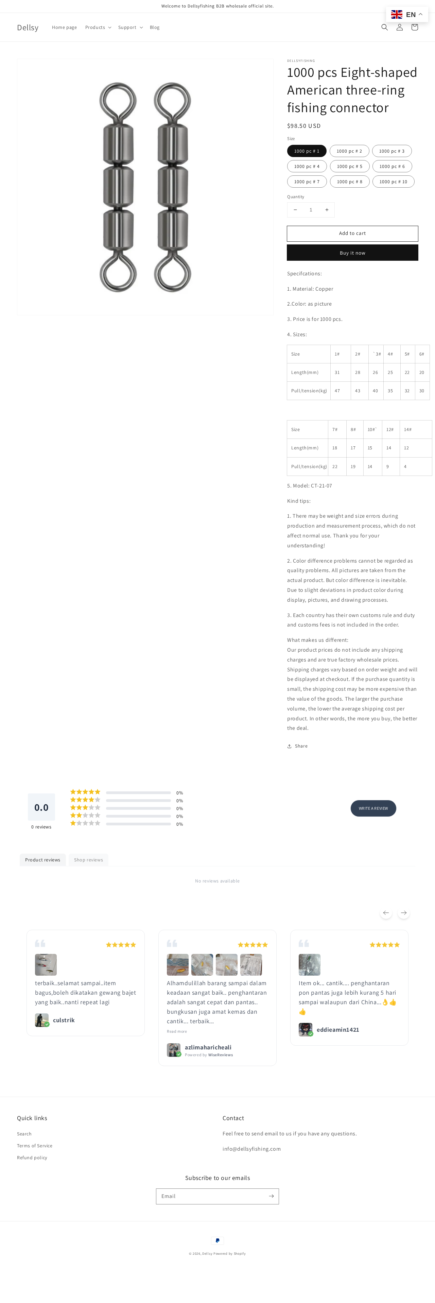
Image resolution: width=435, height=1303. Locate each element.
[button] (384, 27)
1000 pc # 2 (349, 151)
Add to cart (352, 233)
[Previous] (386, 913)
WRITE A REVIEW (373, 808)
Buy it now (353, 253)
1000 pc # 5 (350, 166)
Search (24, 1134)
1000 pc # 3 (392, 151)
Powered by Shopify (229, 1253)
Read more (177, 1031)
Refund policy (32, 1157)
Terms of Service (35, 1146)
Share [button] (301, 746)
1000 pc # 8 (350, 181)
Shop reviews (88, 860)
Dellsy (207, 1253)
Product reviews (42, 860)
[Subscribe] (271, 1196)
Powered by (209, 1054)
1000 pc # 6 (392, 166)
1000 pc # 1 (306, 151)
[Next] (404, 913)
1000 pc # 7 (307, 181)
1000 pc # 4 (307, 166)
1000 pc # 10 (393, 181)
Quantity (295, 197)
